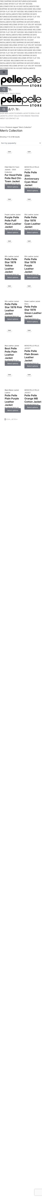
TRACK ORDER (14, 93)
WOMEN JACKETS (23, 113)
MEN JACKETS (10, 113)
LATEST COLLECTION (16, 116)
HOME (2, 93)
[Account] (9, 110)
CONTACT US (13, 118)
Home (2, 127)
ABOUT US (4, 118)
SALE (7, 93)
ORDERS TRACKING (31, 116)
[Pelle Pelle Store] (21, 81)
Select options (12, 187)
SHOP (2, 113)
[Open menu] (4, 72)
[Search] (4, 89)
